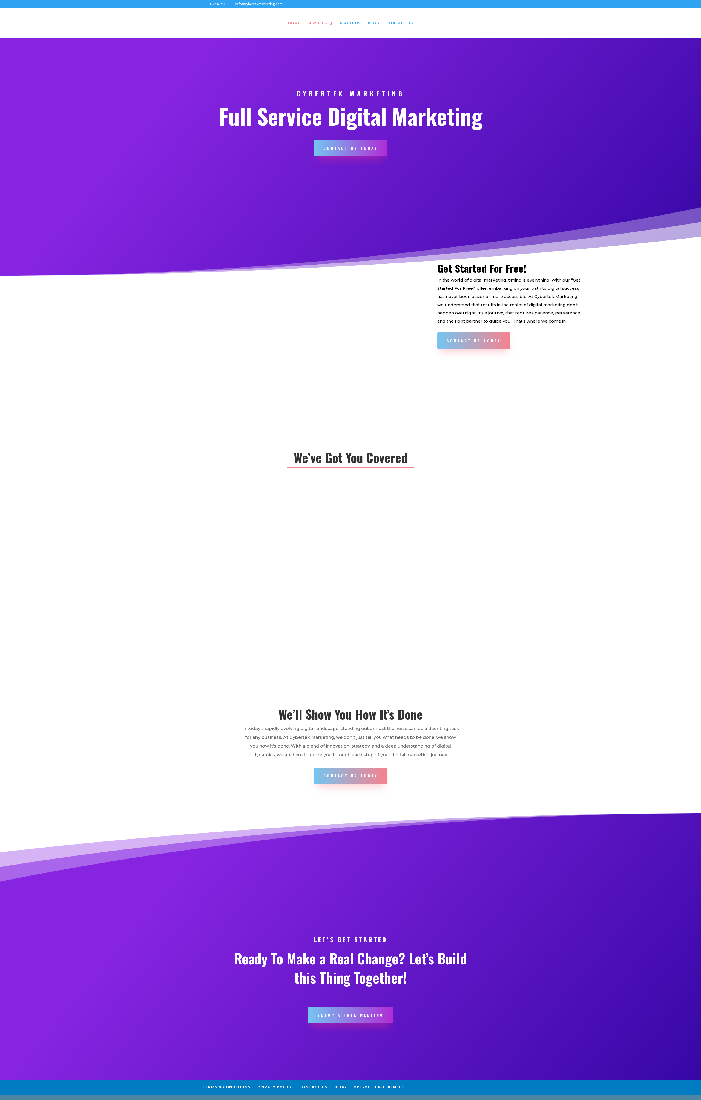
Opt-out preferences (379, 1087)
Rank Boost (503, 629)
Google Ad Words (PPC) (503, 531)
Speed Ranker (401, 531)
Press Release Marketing (401, 629)
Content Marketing (198, 629)
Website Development (198, 531)
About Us (350, 23)
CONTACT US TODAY (350, 148)
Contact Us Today (474, 340)
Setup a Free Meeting (350, 1015)
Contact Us (399, 23)
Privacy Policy (275, 1087)
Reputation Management (299, 629)
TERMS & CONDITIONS (226, 1087)
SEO (300, 531)
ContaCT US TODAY (350, 776)
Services (317, 23)
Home (294, 23)
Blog (373, 23)
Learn (198, 573)
